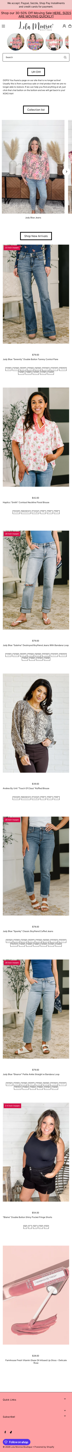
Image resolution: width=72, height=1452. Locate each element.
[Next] (66, 171)
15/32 (63, 369)
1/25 (8, 369)
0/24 (9, 940)
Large (35, 512)
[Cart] (70, 26)
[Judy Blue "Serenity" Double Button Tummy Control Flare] (36, 294)
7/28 (30, 369)
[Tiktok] (11, 1432)
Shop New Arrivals (36, 236)
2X (40, 1226)
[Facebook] (5, 1432)
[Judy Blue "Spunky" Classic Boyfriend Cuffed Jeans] (36, 866)
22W (43, 372)
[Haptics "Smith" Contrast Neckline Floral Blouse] (36, 437)
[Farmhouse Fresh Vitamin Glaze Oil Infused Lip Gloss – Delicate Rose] (36, 1295)
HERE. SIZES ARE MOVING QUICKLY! (45, 14)
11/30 (46, 369)
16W (29, 944)
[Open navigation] (8, 26)
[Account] (64, 26)
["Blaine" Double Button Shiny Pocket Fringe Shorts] (36, 1152)
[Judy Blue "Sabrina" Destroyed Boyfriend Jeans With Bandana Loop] (36, 580)
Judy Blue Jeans (33, 217)
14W (21, 372)
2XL (50, 512)
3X (46, 1226)
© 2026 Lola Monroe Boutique (17, 1447)
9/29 (38, 369)
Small (16, 512)
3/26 (15, 369)
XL (35, 1226)
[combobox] (36, 57)
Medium (26, 512)
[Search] (65, 57)
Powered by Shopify (44, 1447)
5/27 (23, 369)
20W (36, 372)
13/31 (54, 369)
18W (28, 372)
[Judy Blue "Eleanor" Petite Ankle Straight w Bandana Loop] (36, 1009)
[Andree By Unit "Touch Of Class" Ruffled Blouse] (36, 723)
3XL (57, 512)
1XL (43, 512)
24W (50, 372)
